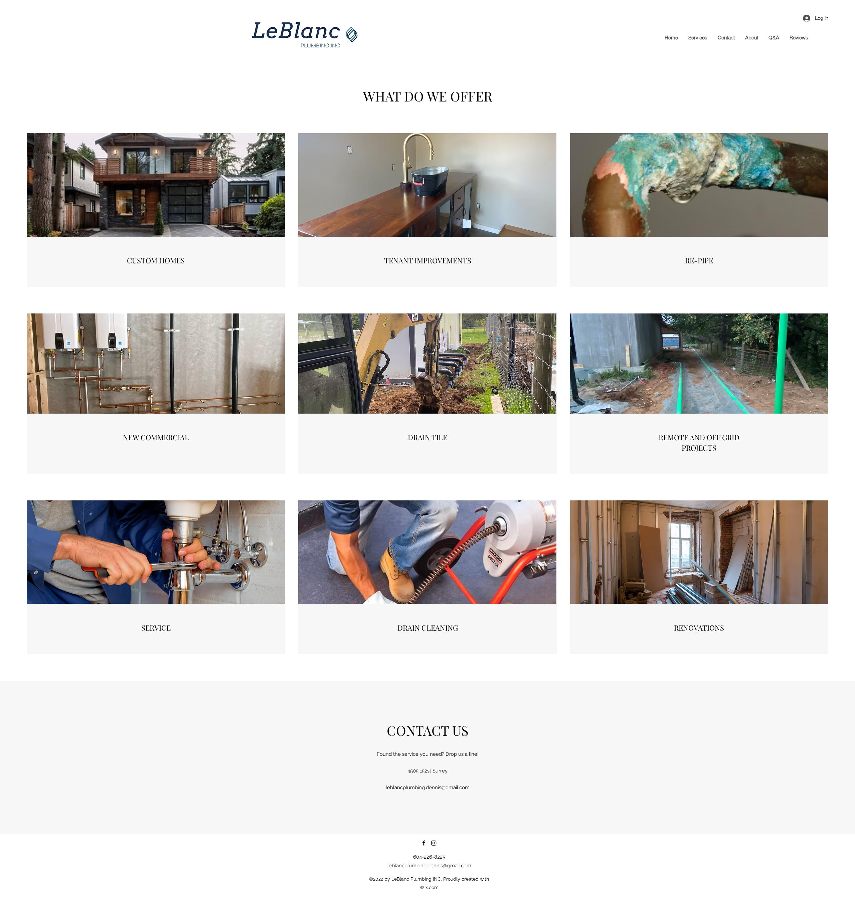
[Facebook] (423, 843)
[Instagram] (434, 843)
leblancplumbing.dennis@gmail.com (428, 787)
